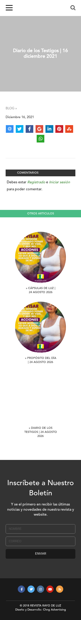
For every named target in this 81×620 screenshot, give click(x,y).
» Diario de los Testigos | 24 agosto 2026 (40, 432)
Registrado (36, 182)
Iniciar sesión (59, 182)
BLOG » (11, 108)
